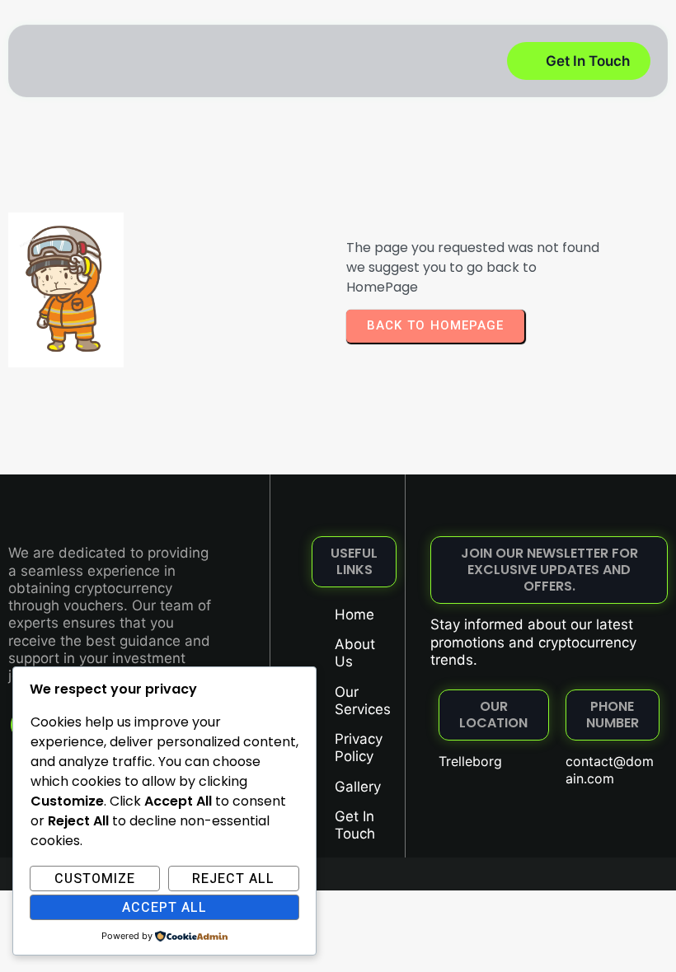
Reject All (233, 879)
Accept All (164, 908)
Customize (94, 879)
